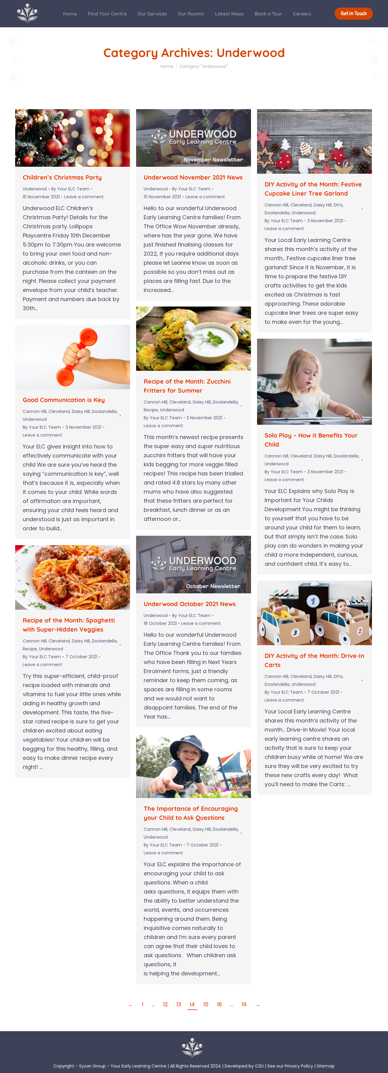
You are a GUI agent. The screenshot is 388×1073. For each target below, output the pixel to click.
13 (178, 1004)
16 (219, 1004)
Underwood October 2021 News (190, 604)
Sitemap (326, 1066)
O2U (259, 1066)
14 (192, 1004)
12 (165, 1004)
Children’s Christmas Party (62, 177)
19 (244, 1004)
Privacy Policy (299, 1066)
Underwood (35, 189)
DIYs (338, 205)
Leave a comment (84, 197)
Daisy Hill (323, 205)
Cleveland (301, 205)
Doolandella (277, 213)
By (70, 189)
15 (206, 1004)
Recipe (151, 410)
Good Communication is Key (64, 400)
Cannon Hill (276, 205)
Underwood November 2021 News (193, 177)
